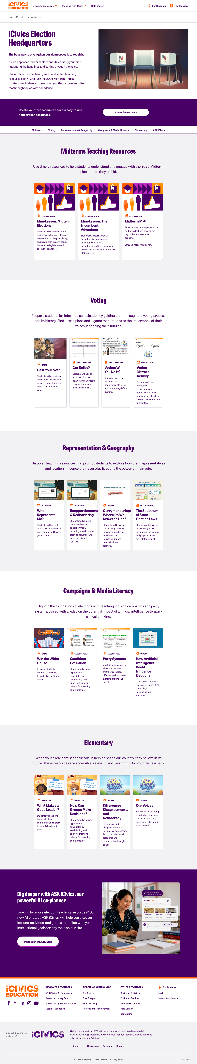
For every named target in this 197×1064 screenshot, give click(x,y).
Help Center (97, 5)
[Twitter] (15, 1002)
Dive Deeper (89, 998)
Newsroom (93, 1046)
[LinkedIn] (22, 1002)
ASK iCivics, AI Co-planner (58, 992)
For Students (159, 5)
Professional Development (96, 1008)
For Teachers (181, 5)
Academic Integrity (82, 1059)
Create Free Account (168, 998)
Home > (12, 17)
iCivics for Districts (130, 992)
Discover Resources (43, 5)
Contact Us (126, 1013)
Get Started (89, 992)
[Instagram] (29, 1002)
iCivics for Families (129, 998)
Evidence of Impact (130, 1003)
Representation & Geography (76, 130)
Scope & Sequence (55, 1008)
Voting (51, 130)
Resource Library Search (58, 998)
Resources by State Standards (61, 1003)
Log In (161, 993)
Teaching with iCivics (72, 5)
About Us (77, 1046)
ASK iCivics (159, 130)
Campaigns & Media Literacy (113, 130)
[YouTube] (36, 1002)
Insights (107, 1046)
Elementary (141, 130)
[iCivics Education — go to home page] (18, 5)
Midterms (37, 130)
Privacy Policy (116, 1059)
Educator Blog (90, 1003)
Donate (120, 1046)
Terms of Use (101, 1059)
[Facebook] (8, 1002)
